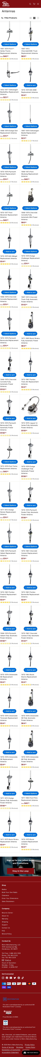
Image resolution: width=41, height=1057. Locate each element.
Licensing (26, 1050)
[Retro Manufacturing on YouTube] (11, 978)
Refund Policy (7, 934)
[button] (9, 59)
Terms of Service (8, 1047)
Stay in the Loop (20, 871)
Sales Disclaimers (8, 901)
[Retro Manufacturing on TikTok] (23, 978)
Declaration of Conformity (11, 1050)
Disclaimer (20, 1047)
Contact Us (6, 928)
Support (5, 925)
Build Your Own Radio (9, 892)
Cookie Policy (30, 1047)
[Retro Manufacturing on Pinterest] (19, 978)
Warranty (5, 919)
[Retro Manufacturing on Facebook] (7, 978)
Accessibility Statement (10, 1052)
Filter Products (10, 18)
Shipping (5, 922)
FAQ (3, 931)
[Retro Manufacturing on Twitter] (15, 978)
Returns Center (7, 913)
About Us (5, 916)
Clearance (5, 895)
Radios (4, 889)
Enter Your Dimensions (10, 898)
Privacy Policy (30, 1045)
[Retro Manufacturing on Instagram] (3, 978)
